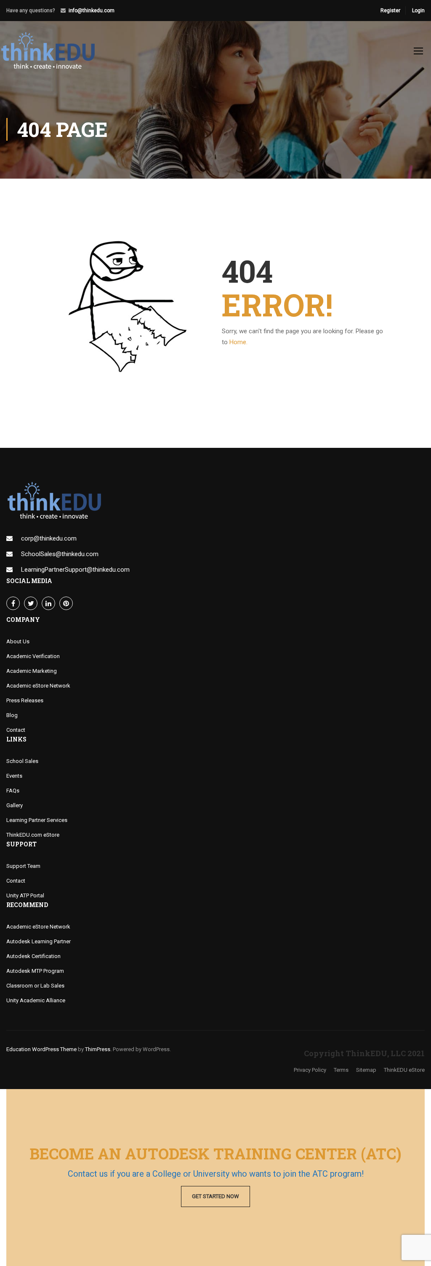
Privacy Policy (310, 1070)
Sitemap (366, 1070)
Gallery (14, 805)
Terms (341, 1070)
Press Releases (24, 700)
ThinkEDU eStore (404, 1070)
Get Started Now (215, 1196)
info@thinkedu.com (91, 10)
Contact (15, 730)
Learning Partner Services (36, 820)
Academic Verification (33, 656)
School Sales (22, 761)
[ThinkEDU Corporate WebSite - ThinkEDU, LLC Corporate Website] (52, 55)
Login (418, 10)
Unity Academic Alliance (35, 1000)
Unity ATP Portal (25, 895)
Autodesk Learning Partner (38, 941)
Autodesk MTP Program (35, 971)
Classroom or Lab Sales (35, 985)
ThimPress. (98, 1049)
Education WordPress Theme (41, 1049)
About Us (17, 641)
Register (390, 10)
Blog (12, 715)
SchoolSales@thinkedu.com (59, 554)
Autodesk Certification (33, 956)
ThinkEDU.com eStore (32, 835)
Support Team (23, 866)
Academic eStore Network (38, 686)
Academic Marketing (31, 671)
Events (14, 776)
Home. (238, 342)
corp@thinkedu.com (49, 538)
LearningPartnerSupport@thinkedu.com (75, 569)
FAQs (12, 790)
